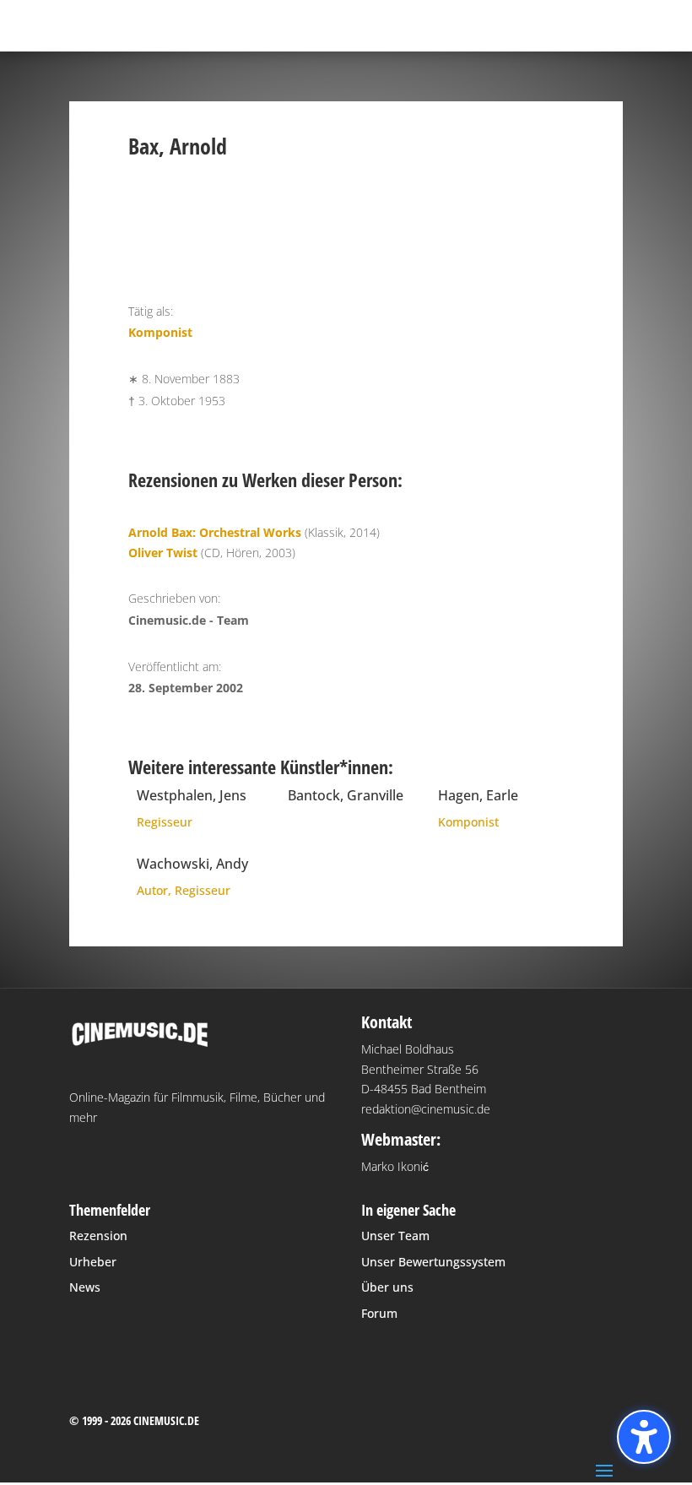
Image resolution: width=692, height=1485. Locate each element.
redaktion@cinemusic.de (425, 1109)
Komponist (160, 332)
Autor (152, 890)
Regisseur (164, 822)
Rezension (98, 1236)
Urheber (92, 1262)
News (84, 1287)
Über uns (387, 1287)
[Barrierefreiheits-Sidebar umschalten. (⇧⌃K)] (644, 1437)
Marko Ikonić (395, 1166)
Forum (379, 1313)
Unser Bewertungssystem (433, 1262)
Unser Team (395, 1236)
